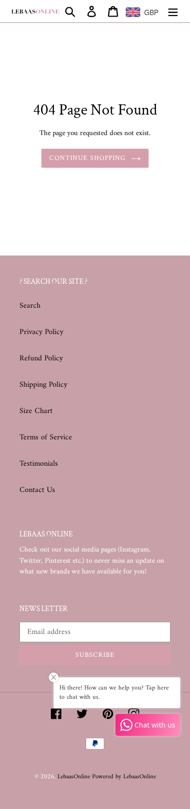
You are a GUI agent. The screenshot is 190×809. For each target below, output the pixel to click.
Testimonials (38, 464)
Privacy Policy (41, 332)
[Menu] (173, 11)
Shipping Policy (43, 385)
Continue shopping (87, 158)
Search (29, 306)
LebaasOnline (74, 776)
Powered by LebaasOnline (124, 776)
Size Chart (36, 411)
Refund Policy (41, 358)
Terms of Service (45, 437)
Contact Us (37, 490)
